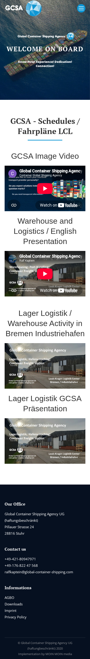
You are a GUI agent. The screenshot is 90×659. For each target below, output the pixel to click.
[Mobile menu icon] (81, 8)
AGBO (9, 597)
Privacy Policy (16, 617)
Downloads (14, 604)
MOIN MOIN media (58, 654)
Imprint (10, 610)
